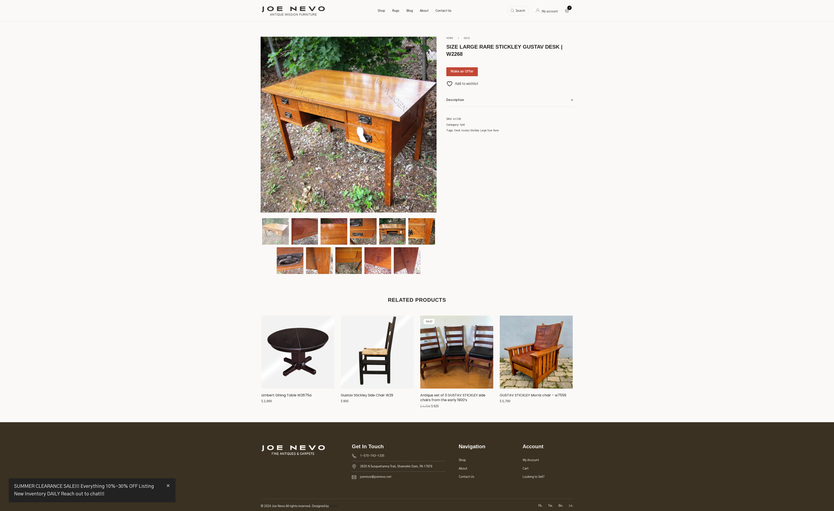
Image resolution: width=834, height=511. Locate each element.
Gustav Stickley (470, 130)
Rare (496, 130)
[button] (298, 354)
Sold (467, 38)
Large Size (486, 130)
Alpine (333, 506)
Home (449, 38)
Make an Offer (462, 71)
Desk (457, 130)
